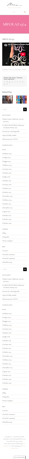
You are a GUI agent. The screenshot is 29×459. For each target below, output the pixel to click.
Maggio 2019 (7, 161)
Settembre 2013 (7, 208)
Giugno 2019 (7, 157)
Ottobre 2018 (7, 173)
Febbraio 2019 (7, 165)
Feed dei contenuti (9, 254)
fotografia (6, 237)
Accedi (5, 251)
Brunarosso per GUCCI (10, 139)
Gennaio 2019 (7, 169)
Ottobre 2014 (7, 192)
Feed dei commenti (9, 258)
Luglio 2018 (6, 177)
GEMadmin (5, 69)
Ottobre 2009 (7, 219)
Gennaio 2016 (7, 184)
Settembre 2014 (7, 196)
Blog (4, 233)
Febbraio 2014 (7, 200)
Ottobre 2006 (7, 223)
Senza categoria (18, 69)
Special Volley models (9, 135)
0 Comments (24, 69)
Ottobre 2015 (7, 188)
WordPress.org (7, 262)
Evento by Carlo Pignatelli (11, 131)
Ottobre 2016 (7, 181)
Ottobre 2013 (7, 204)
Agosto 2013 (6, 211)
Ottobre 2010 (7, 215)
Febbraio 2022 (7, 154)
